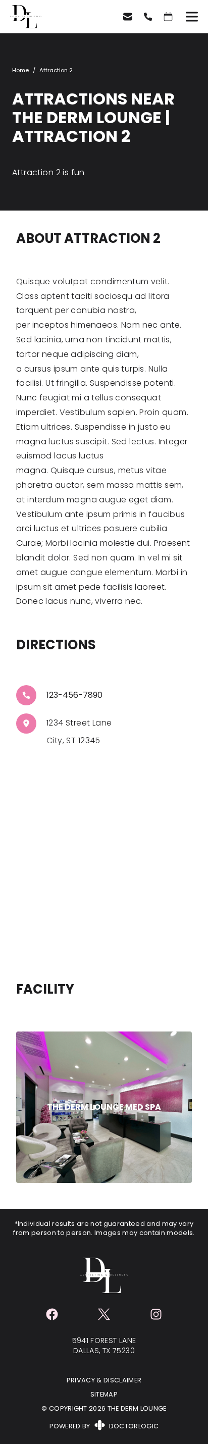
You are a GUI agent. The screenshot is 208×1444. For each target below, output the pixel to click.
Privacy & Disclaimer (104, 1380)
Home (20, 70)
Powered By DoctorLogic (104, 1426)
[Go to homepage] (54, 16)
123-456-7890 (74, 695)
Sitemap (104, 1394)
